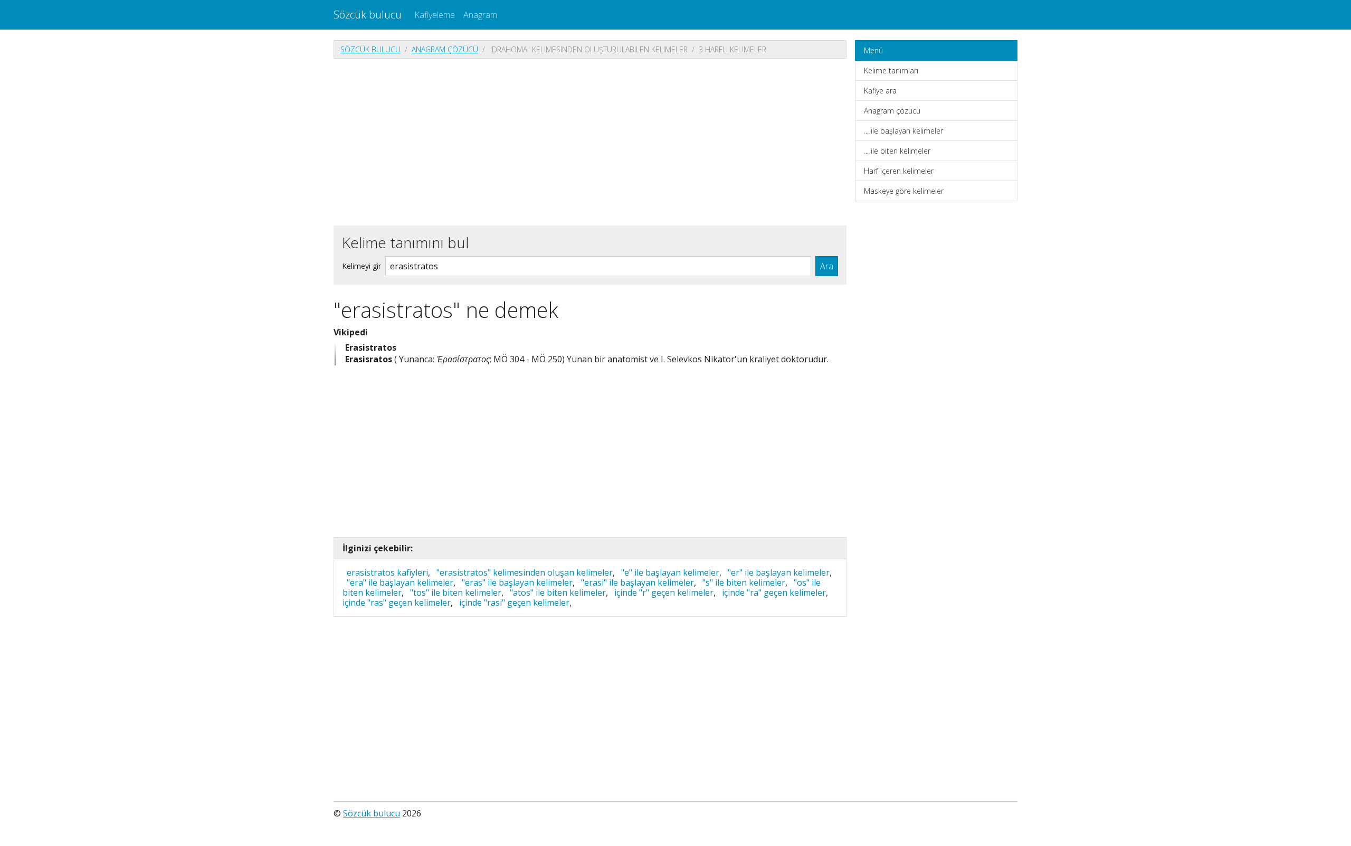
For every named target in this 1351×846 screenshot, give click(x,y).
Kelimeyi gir (361, 266)
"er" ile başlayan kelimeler (779, 572)
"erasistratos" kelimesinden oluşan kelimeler (524, 572)
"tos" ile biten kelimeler (455, 592)
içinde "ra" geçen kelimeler (774, 592)
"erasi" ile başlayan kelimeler (637, 582)
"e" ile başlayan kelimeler (670, 572)
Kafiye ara (880, 91)
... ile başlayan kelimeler (903, 131)
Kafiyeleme (434, 15)
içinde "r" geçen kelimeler (663, 592)
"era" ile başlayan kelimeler (400, 582)
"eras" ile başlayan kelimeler (517, 582)
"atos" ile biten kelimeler (558, 592)
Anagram (480, 15)
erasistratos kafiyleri (387, 572)
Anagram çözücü (445, 49)
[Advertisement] (590, 141)
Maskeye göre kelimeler (904, 191)
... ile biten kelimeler (897, 151)
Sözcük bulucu (368, 14)
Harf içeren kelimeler (899, 171)
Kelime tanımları (891, 70)
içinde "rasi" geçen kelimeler (514, 602)
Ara (826, 266)
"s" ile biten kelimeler (743, 582)
